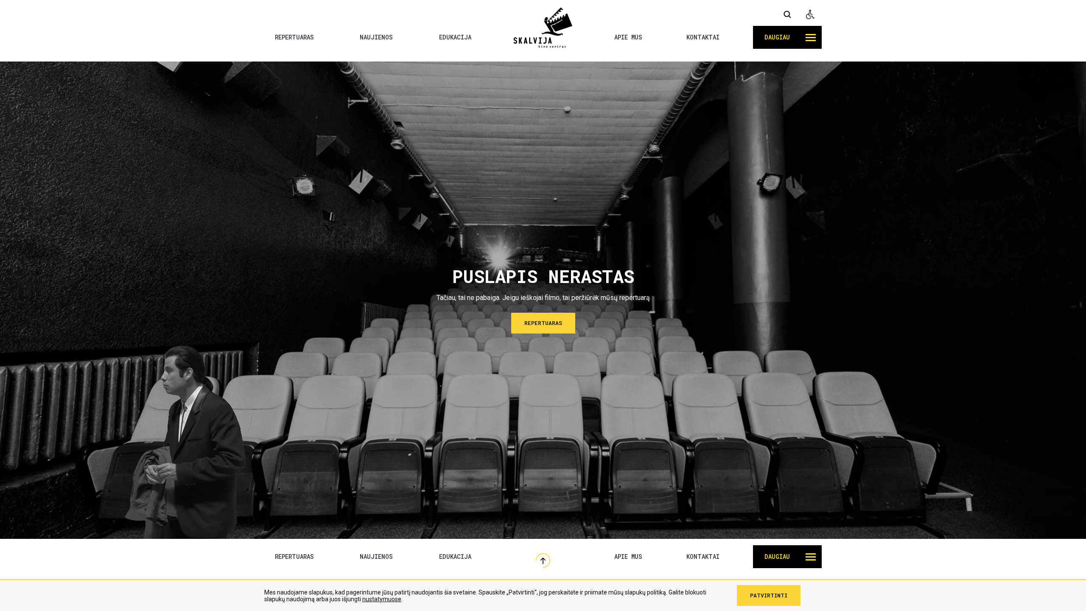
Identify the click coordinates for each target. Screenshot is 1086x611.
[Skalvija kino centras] (543, 27)
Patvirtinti (768, 595)
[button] (787, 37)
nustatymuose (381, 599)
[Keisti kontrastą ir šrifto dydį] (810, 14)
